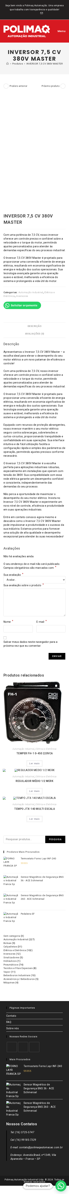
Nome (8, 621)
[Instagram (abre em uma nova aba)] (33, 13)
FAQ (8, 1022)
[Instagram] (23, 1047)
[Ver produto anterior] (6, 86)
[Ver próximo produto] (63, 86)
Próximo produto (51, 86)
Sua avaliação (13, 575)
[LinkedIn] (34, 1047)
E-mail (41, 621)
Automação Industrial (30, 292)
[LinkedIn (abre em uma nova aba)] (37, 13)
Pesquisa (55, 839)
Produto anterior (18, 86)
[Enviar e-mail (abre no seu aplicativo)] (41, 13)
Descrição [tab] (35, 326)
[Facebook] (12, 1047)
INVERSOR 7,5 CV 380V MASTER (44, 63)
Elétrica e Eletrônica (46, 749)
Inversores (22, 296)
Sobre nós (12, 1028)
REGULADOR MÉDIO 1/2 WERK (34, 781)
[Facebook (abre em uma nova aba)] (28, 13)
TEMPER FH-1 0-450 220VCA (34, 753)
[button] (60, 1185)
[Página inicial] (7, 63)
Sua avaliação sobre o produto (23, 585)
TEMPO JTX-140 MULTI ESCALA (34, 808)
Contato (11, 1015)
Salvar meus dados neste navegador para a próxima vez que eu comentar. (30, 643)
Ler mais (34, 763)
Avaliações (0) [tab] (34, 333)
